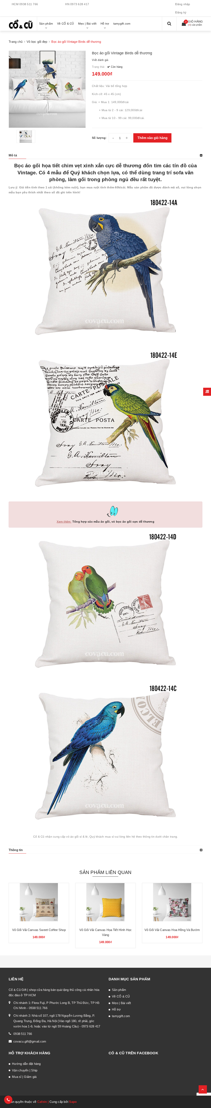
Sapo (73, 1101)
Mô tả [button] (13, 155)
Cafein (42, 1101)
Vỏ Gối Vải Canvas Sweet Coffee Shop (39, 930)
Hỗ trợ (116, 1009)
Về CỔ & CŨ (121, 996)
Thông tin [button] (16, 850)
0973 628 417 (79, 4)
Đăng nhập (182, 4)
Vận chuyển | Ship (24, 1070)
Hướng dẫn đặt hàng (26, 1063)
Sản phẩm (119, 989)
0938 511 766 (28, 4)
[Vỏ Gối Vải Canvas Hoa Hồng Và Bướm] (172, 903)
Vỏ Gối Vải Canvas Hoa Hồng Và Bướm (172, 930)
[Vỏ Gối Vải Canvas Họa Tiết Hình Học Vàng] (105, 903)
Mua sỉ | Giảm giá (24, 1076)
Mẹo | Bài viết (121, 1003)
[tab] (105, 155)
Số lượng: (99, 137)
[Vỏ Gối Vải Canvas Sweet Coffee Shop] (39, 903)
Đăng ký (180, 12)
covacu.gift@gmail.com (29, 1041)
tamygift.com (121, 1016)
